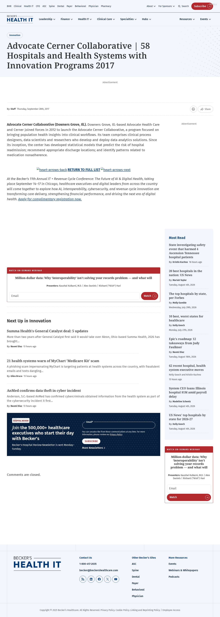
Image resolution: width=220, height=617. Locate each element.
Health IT (28, 6)
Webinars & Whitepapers (183, 570)
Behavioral (80, 6)
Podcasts (174, 576)
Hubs (145, 19)
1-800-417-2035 (87, 563)
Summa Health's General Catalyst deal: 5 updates (47, 331)
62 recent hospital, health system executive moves (187, 368)
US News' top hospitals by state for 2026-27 (187, 417)
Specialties (127, 19)
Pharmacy (106, 6)
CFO (38, 6)
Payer (69, 6)
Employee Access (171, 610)
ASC (44, 6)
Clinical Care (104, 19)
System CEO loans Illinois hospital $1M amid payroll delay (188, 392)
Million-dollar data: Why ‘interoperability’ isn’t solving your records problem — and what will (83, 278)
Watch (147, 295)
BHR (9, 6)
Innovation (14, 35)
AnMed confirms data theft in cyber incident (44, 390)
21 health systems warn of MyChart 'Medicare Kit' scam (53, 361)
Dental (60, 6)
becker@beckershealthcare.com (98, 570)
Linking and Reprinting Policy (145, 610)
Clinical (17, 6)
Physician (93, 6)
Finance (65, 19)
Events (204, 19)
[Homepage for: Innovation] (20, 19)
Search (185, 6)
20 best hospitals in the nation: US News (185, 273)
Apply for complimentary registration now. (50, 199)
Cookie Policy (122, 610)
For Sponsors (165, 6)
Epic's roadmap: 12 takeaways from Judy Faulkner (184, 343)
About (150, 6)
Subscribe (200, 6)
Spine (52, 6)
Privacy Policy (116, 434)
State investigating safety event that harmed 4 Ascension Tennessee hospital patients (187, 251)
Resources (186, 19)
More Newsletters (92, 447)
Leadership (45, 19)
